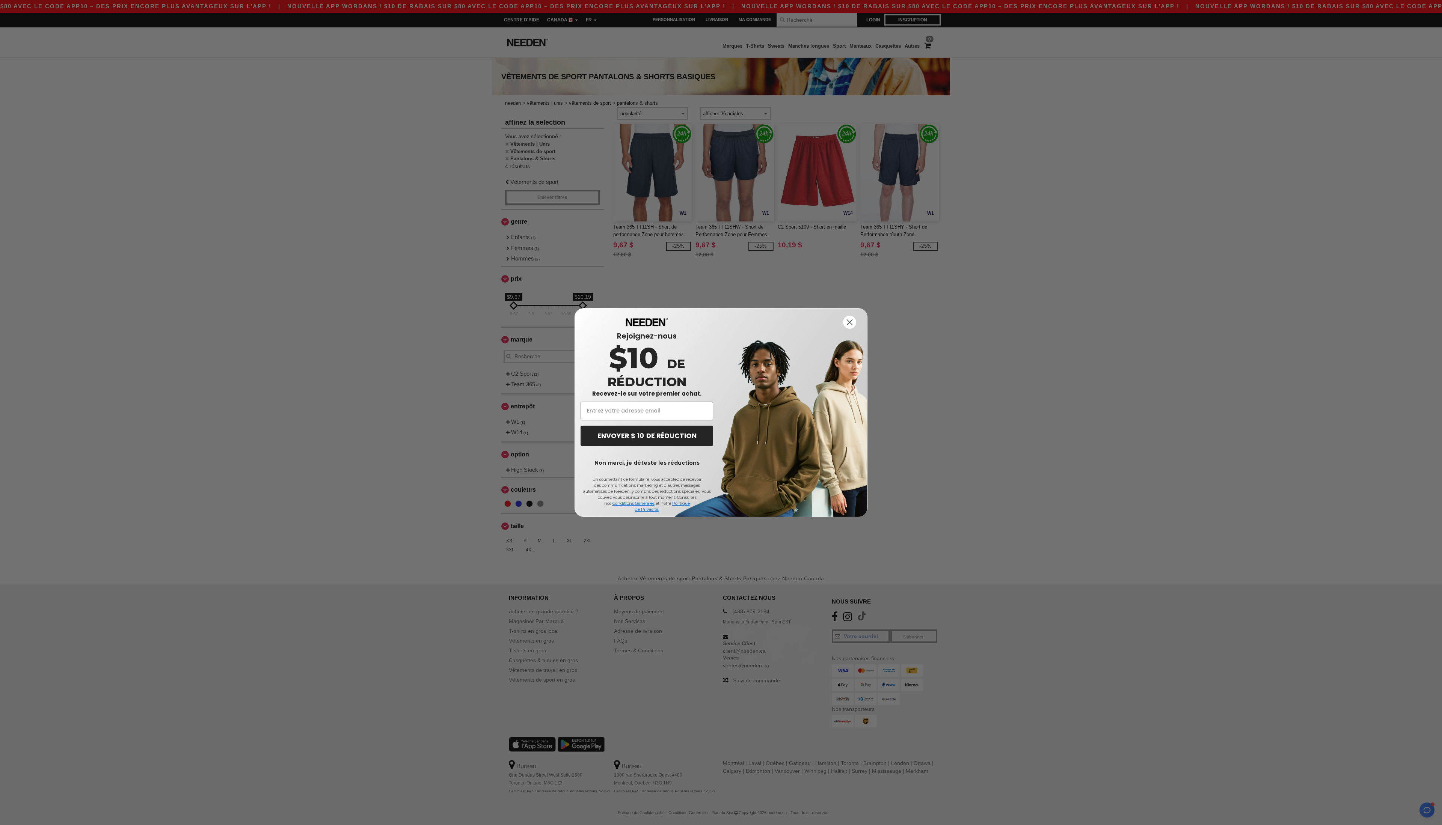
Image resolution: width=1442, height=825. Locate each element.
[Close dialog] (849, 322)
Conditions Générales (633, 503)
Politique (681, 503)
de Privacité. (647, 509)
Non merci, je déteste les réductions (647, 462)
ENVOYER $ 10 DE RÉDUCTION (647, 435)
